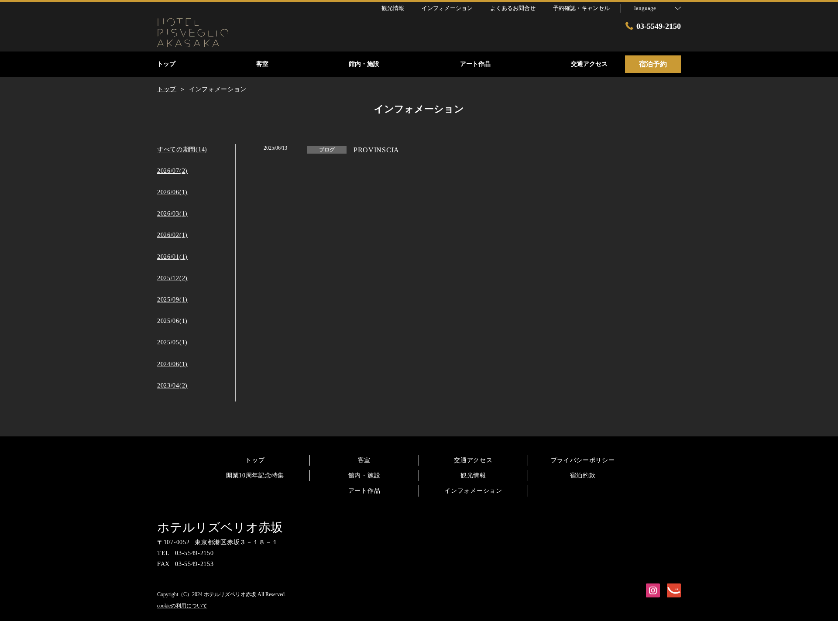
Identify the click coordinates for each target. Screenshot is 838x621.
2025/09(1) (172, 299)
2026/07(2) (172, 171)
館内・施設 (364, 475)
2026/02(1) (172, 235)
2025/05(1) (172, 342)
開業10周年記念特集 (255, 475)
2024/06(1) (172, 364)
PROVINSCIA (376, 150)
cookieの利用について (182, 606)
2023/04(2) (172, 385)
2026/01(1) (172, 257)
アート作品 (364, 490)
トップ (254, 460)
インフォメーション (473, 490)
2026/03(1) (172, 213)
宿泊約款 (583, 475)
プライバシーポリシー (583, 460)
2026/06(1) (172, 192)
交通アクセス (473, 460)
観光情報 (473, 475)
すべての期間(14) (182, 149)
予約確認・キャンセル (581, 8)
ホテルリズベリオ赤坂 (220, 527)
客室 (364, 460)
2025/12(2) (172, 278)
